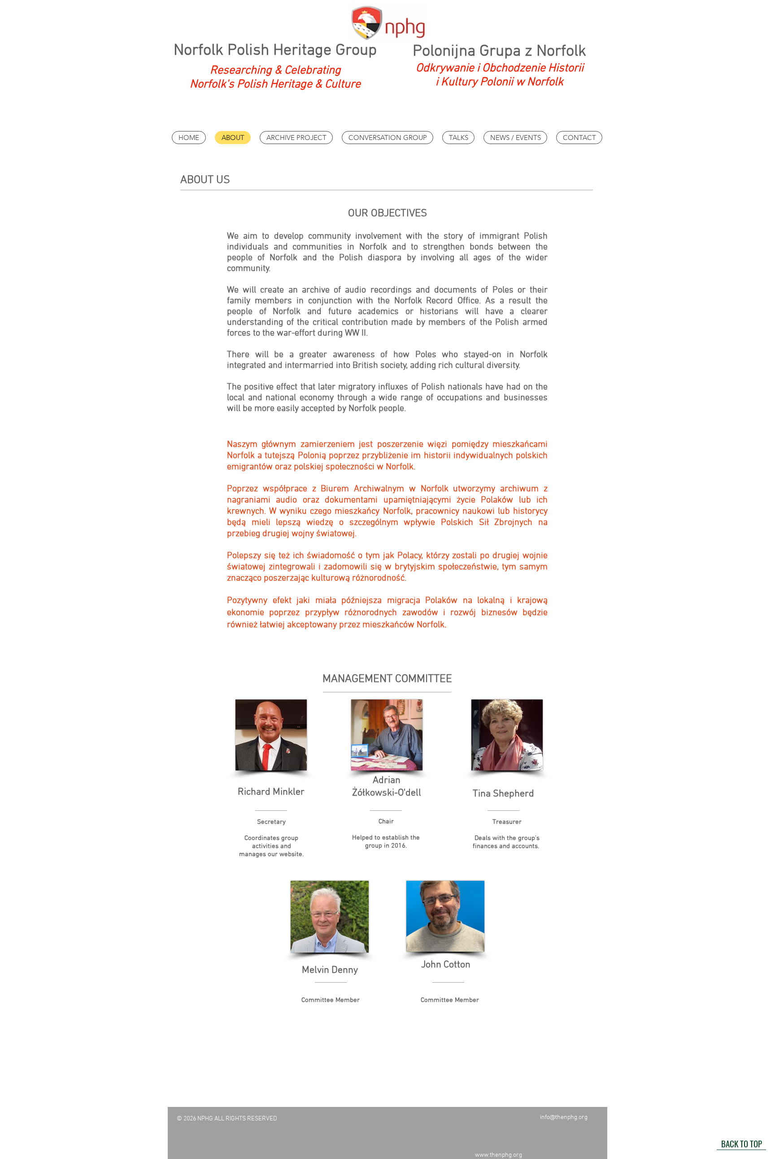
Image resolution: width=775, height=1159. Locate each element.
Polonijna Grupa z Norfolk (499, 51)
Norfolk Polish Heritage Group (275, 51)
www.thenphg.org (498, 1155)
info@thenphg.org (564, 1117)
